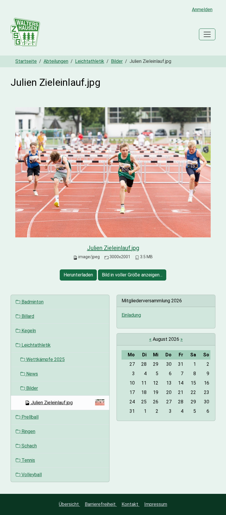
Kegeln (28, 330)
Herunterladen (78, 275)
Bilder (117, 61)
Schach (28, 446)
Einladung (131, 315)
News (31, 374)
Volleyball (31, 474)
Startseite (26, 61)
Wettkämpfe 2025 (45, 359)
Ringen (27, 431)
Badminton (32, 302)
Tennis (27, 460)
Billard (27, 316)
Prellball (29, 417)
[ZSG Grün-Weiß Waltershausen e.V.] (25, 34)
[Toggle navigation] (207, 34)
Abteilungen (56, 61)
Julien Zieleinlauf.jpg (113, 247)
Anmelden (202, 9)
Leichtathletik (89, 61)
